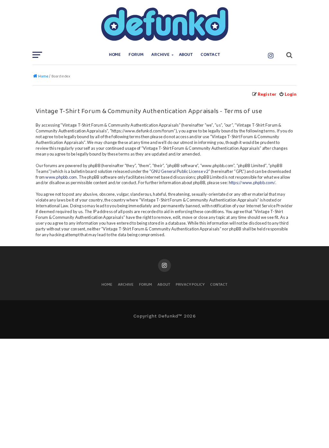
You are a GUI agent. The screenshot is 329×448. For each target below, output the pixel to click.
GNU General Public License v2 (179, 171)
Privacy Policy (190, 285)
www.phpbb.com (61, 177)
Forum (136, 54)
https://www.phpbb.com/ (252, 182)
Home (115, 54)
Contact (210, 54)
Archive (160, 54)
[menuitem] (288, 94)
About (186, 54)
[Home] (164, 24)
